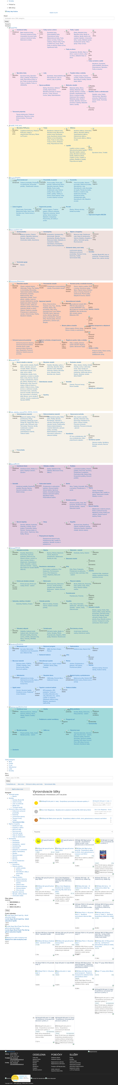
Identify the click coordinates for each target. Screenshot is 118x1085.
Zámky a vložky (93, 348)
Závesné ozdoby (78, 736)
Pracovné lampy (79, 384)
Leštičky (27, 299)
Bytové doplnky (94, 506)
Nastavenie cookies (74, 1068)
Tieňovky (27, 638)
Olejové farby (57, 42)
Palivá (75, 569)
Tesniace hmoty (81, 254)
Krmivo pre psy (24, 584)
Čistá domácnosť (22, 180)
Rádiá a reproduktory (53, 243)
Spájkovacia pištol (25, 303)
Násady (102, 615)
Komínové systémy (21, 669)
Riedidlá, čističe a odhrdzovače (98, 91)
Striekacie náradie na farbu (28, 304)
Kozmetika (73, 180)
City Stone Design (56, 649)
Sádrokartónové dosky (26, 678)
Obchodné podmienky (75, 1062)
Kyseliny (46, 395)
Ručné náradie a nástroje (24, 362)
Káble (62, 417)
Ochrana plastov (21, 888)
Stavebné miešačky (26, 316)
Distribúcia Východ (56, 1059)
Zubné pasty (19, 209)
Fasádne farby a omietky (78, 73)
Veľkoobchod (12, 767)
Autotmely (72, 256)
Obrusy (27, 534)
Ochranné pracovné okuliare (24, 345)
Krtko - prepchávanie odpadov (78, 439)
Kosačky (22, 553)
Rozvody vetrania (97, 444)
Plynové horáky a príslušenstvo (29, 379)
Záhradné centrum (37, 1070)
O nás (10, 765)
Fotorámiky (28, 528)
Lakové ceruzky (104, 258)
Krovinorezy (23, 555)
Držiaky (90, 365)
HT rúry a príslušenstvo (76, 436)
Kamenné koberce (45, 655)
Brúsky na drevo (31, 308)
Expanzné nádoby (25, 417)
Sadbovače (73, 606)
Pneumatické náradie (50, 283)
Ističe (48, 419)
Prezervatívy (46, 219)
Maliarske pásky (74, 99)
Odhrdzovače (96, 96)
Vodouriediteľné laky (59, 76)
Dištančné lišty (28, 653)
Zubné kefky (27, 209)
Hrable (104, 610)
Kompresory (23, 294)
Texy (53, 306)
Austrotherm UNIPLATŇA (49, 702)
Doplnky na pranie (57, 197)
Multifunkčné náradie (32, 301)
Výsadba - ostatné (75, 607)
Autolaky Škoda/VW (98, 254)
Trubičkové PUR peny (26, 131)
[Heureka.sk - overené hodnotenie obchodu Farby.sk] (21, 1078)
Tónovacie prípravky (19, 111)
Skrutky (58, 306)
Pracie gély (59, 182)
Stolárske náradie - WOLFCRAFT (82, 375)
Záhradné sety (34, 637)
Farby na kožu (82, 43)
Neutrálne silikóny (84, 132)
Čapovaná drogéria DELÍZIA (97, 214)
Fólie (71, 604)
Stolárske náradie (75, 362)
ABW (48, 649)
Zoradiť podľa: (36, 829)
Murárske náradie (48, 362)
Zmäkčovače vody (52, 190)
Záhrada (17, 548)
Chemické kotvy (47, 311)
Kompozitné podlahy (80, 476)
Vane (71, 486)
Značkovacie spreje (79, 42)
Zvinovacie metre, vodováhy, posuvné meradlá (28, 391)
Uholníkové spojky (85, 288)
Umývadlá (81, 486)
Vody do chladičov (79, 238)
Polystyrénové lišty (48, 540)
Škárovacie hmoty (58, 470)
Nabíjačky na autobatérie (19, 849)
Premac (49, 651)
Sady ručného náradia (26, 365)
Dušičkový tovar (22, 709)
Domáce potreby (71, 500)
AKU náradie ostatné (76, 313)
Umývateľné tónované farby (28, 36)
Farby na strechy (52, 45)
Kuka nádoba (78, 585)
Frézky (29, 288)
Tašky (31, 733)
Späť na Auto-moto (17, 789)
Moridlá (80, 52)
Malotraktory (29, 553)
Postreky (80, 596)
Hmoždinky (46, 309)
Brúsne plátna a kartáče (69, 325)
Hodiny (35, 528)
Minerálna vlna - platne (53, 696)
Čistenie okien (20, 884)
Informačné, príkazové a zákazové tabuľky (54, 434)
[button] (54, 13)
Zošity (36, 733)
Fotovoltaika (21, 450)
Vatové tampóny (52, 215)
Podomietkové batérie (49, 497)
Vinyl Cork (82, 470)
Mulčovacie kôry (51, 584)
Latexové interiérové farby (27, 38)
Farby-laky (35, 1057)
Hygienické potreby (45, 207)
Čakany (94, 612)
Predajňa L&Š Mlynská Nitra (58, 1066)
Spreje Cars (95, 258)
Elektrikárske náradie (45, 382)
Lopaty (99, 610)
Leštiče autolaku (21, 868)
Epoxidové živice (97, 152)
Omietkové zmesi (21, 692)
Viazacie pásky (51, 319)
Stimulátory (80, 606)
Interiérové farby (22, 30)
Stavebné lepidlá (26, 690)
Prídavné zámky (97, 351)
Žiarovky (62, 238)
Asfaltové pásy (78, 649)
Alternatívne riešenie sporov (77, 1066)
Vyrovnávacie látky (75, 258)
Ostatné (22, 310)
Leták (10, 769)
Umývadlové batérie (53, 492)
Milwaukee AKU (74, 315)
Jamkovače (95, 623)
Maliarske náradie (71, 85)
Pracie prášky (51, 182)
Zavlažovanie (47, 628)
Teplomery (32, 532)
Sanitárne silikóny (79, 131)
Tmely (50, 93)
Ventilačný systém (94, 440)
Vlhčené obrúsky (79, 209)
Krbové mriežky (82, 422)
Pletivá (68, 661)
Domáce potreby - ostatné (77, 506)
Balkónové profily (79, 678)
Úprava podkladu (44, 85)
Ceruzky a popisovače (32, 398)
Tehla (28, 665)
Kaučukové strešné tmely (58, 136)
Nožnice (30, 378)
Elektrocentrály (24, 295)
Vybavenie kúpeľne (79, 528)
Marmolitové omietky (80, 79)
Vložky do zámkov (97, 352)
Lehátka (27, 637)
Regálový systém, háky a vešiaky (76, 340)
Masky (81, 712)
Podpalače (80, 569)
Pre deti (68, 207)
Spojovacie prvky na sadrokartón (51, 316)
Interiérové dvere (22, 466)
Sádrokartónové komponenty (26, 682)
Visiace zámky (106, 351)
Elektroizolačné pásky (53, 417)
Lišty (67, 655)
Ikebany (28, 713)
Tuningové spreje (104, 256)
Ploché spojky (86, 294)
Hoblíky (85, 365)
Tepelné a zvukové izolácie (47, 687)
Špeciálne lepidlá (75, 152)
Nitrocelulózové (51, 77)
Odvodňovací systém (46, 661)
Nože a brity (23, 378)
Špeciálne (104, 67)
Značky (11, 763)
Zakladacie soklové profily (50, 699)
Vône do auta (20, 890)
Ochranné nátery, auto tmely (75, 247)
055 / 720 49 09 (14, 1058)
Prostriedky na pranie (50, 180)
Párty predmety (75, 709)
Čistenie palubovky (21, 886)
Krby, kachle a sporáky (80, 417)
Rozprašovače (51, 635)
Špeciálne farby (78, 34)
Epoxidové (105, 65)
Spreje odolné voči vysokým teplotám (82, 37)
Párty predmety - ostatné (81, 713)
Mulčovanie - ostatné (53, 589)
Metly (98, 612)
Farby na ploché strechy (30, 81)
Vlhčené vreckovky (53, 211)
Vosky (82, 607)
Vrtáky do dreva (29, 387)
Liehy (99, 94)
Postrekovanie (70, 593)
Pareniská (80, 604)
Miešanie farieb (36, 1059)
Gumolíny (88, 470)
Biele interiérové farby (26, 32)
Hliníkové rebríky (97, 668)
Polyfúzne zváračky (31, 310)
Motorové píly (31, 556)
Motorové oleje (78, 234)
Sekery (25, 381)
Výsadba (68, 601)
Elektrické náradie (22, 283)
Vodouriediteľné (96, 65)
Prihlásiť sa (12, 4)
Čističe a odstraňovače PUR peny (27, 133)
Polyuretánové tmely (57, 143)
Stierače (57, 236)
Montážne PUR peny (23, 128)
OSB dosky (50, 678)
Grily (67, 566)
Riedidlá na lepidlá (80, 159)
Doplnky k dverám (29, 470)
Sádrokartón (20, 675)
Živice (90, 150)
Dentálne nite (20, 213)
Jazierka (91, 571)
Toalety (75, 486)
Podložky (45, 308)
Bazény (45, 550)
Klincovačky (32, 290)
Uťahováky (23, 288)
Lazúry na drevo (78, 54)
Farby (15, 28)
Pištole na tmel (51, 138)
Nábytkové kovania (79, 295)
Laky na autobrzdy (17, 804)
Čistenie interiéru (25, 234)
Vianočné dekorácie (79, 733)
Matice (51, 308)
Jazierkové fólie (96, 573)
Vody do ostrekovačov (83, 236)
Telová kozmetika (79, 182)
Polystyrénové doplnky (46, 536)
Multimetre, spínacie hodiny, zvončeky (55, 429)
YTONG (18, 665)
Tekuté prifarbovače (22, 114)
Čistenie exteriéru (17, 866)
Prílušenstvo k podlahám (81, 472)
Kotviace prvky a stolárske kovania (81, 283)
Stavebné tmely (51, 132)
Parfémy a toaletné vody (81, 192)
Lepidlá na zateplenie (49, 697)
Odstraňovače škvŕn (58, 184)
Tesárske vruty (47, 306)
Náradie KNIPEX (25, 400)
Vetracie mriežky (97, 442)
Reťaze (59, 311)
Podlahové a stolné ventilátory (49, 719)
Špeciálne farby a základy (28, 76)
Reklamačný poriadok (75, 1064)
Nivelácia (23, 694)
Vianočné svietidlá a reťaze (24, 490)
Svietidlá (68, 382)
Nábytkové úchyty (97, 512)
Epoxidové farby (25, 76)
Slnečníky (34, 635)
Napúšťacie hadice (48, 495)
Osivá (75, 604)
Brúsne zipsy (79, 328)
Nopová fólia (86, 649)
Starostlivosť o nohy (79, 188)
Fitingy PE (23, 422)
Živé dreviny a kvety (76, 628)
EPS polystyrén (47, 690)
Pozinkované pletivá (75, 667)
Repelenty (50, 575)
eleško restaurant (55, 1069)
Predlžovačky (61, 424)
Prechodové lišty (78, 474)
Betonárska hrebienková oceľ (26, 650)
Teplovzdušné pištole (26, 292)
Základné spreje (86, 40)
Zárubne (22, 472)
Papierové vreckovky (49, 213)
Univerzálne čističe (25, 240)
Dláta (75, 365)
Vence (33, 713)
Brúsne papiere (70, 328)
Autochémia (35, 240)
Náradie (17, 360)
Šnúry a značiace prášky (77, 95)
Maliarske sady (79, 90)
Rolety (99, 516)
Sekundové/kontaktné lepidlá (78, 150)
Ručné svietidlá (74, 386)
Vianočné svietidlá (85, 738)
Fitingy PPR (30, 422)
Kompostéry (95, 613)
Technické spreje (83, 240)
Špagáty (45, 322)
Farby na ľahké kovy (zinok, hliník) (56, 42)
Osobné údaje (73, 1061)
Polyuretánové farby (53, 36)
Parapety (45, 667)
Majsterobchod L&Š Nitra (57, 1062)
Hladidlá (49, 365)
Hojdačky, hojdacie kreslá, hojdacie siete (27, 632)
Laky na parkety (56, 79)
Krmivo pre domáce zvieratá (25, 581)
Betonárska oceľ (22, 646)
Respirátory (23, 350)
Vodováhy (50, 370)
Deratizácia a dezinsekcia (47, 566)
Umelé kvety (77, 631)
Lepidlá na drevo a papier (77, 148)
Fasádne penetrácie (85, 77)
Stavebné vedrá (51, 369)
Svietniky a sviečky (25, 526)
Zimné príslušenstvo (58, 245)
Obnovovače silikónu (80, 138)
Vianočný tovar (75, 730)
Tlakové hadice (24, 433)
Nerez (51, 313)
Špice (75, 290)
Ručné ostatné (104, 623)
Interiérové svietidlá (22, 486)
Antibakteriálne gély (79, 197)
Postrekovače (74, 596)
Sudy (83, 585)
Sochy (82, 553)
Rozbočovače (62, 637)
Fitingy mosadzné (26, 419)
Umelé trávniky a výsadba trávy (54, 586)
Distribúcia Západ (55, 1057)
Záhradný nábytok (22, 628)
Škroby (61, 186)
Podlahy (72, 466)
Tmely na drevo (51, 142)
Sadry (49, 95)
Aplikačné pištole (79, 156)
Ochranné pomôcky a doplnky (78, 101)
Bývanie (17, 464)
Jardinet (72, 663)
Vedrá (87, 585)
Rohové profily (20, 667)
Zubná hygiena (17, 207)
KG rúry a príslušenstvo (78, 437)
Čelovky (72, 384)
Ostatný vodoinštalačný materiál (27, 430)
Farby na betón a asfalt (96, 61)
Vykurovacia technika (77, 414)
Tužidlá (78, 256)
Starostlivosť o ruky (79, 186)
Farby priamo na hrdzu (55, 39)
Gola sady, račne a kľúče (28, 371)
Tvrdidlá (105, 152)
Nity (54, 308)
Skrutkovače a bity (25, 383)
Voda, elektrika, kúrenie (31, 412)
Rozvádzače (50, 420)
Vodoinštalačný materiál (24, 414)
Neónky (29, 488)
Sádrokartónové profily (26, 680)
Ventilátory (106, 442)
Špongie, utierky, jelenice (27, 238)
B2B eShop (12, 8)
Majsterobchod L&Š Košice (58, 1063)
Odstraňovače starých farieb (99, 99)
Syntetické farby (51, 32)
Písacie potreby (24, 733)
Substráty (19, 604)
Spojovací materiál (45, 301)
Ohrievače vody (32, 424)
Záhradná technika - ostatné (28, 566)
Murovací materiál (18, 661)
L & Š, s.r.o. (18, 1083)
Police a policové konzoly (99, 511)
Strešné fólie (88, 678)
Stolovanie (86, 712)
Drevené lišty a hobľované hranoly (55, 679)
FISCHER (46, 313)
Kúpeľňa (72, 522)
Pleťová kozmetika (85, 184)
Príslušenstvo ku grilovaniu (77, 571)
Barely (75, 584)
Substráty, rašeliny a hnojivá (21, 601)
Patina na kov (61, 45)
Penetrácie (51, 88)
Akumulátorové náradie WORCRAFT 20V (77, 307)
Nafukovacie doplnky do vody (55, 557)
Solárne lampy (20, 492)
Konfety (76, 712)
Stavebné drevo (48, 675)
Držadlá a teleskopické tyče (78, 93)
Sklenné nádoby (47, 604)
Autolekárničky (59, 234)
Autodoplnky (47, 232)
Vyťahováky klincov (86, 372)
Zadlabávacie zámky (98, 354)
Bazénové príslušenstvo (52, 555)
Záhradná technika (22, 550)
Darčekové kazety (79, 195)
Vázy (37, 532)
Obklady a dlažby (48, 466)
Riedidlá (94, 94)
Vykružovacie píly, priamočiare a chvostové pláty (29, 394)
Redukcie (54, 637)
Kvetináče (34, 524)
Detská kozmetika (75, 211)
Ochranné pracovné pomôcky (22, 340)
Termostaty (23, 426)
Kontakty (11, 1)
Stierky (45, 88)
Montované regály (80, 346)
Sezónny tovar (23, 707)
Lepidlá (68, 145)
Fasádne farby (78, 76)
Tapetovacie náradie (102, 494)
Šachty (51, 665)
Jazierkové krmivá (97, 577)
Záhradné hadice (52, 631)
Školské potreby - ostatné (27, 735)
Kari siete (23, 649)
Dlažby (49, 469)
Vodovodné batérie (45, 483)
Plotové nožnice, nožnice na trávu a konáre (28, 559)
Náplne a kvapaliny (76, 232)
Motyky (94, 610)
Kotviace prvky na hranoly (83, 291)
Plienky (72, 209)
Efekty (75, 32)
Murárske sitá (51, 374)
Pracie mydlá (56, 188)
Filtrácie (54, 553)
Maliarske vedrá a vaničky (78, 103)
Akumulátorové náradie (73, 301)
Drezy (45, 522)
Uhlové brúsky (30, 314)
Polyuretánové (96, 67)
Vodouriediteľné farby (53, 34)
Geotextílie (59, 587)
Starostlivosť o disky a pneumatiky (22, 872)
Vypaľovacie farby (52, 47)
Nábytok (28, 524)
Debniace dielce (21, 663)
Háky (51, 309)
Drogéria (17, 178)
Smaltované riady (81, 504)
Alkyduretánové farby (53, 38)
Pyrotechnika (93, 723)
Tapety (91, 488)
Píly (33, 288)
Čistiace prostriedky (26, 182)
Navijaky (54, 633)
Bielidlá (49, 188)
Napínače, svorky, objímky (51, 314)
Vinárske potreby (44, 601)
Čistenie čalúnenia (21, 879)
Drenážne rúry (47, 663)
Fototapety (100, 490)
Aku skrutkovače (82, 311)
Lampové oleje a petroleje (77, 573)
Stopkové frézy (32, 381)
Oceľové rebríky (101, 670)
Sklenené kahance (26, 712)
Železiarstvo (20, 281)
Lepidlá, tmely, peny (16, 125)
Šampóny (19, 870)
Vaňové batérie (47, 490)
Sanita (68, 483)
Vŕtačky (36, 314)
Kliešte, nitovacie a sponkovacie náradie (28, 369)
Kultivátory (23, 556)
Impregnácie (73, 52)
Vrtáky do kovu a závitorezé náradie (29, 388)
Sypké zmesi (16, 687)
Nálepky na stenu (97, 496)
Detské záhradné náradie (100, 616)
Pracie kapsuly (56, 195)
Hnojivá (30, 604)
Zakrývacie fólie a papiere (77, 97)
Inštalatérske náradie (26, 374)
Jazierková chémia (102, 575)
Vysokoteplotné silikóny (80, 134)
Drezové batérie (53, 488)
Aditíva (80, 81)
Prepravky (88, 584)
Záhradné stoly (33, 633)
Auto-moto (19, 229)
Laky (44, 73)
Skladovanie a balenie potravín (101, 509)
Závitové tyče (55, 320)
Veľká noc (46, 730)
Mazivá (22, 265)
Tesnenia (30, 426)
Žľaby (55, 665)
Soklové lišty (87, 474)
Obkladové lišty (56, 469)
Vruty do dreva (51, 304)
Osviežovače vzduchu (32, 186)
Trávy (86, 606)
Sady (81, 503)
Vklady (22, 715)
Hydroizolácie (52, 90)
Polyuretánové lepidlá (76, 161)
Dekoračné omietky (26, 40)
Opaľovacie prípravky (80, 194)
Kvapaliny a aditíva (17, 827)
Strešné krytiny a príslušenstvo (80, 675)
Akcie (10, 761)
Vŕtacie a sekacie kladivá (27, 286)
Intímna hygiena (47, 209)
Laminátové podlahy (80, 469)
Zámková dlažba (71, 687)
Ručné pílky (95, 615)
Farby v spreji (74, 30)
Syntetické (102, 63)
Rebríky (91, 665)
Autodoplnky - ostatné (18, 844)
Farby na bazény (97, 69)
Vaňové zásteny (83, 530)
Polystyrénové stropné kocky (51, 538)
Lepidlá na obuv (74, 157)
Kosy (98, 619)
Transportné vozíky (103, 621)
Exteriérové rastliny (84, 633)
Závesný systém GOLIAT (77, 344)
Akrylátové (95, 63)
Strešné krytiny (78, 680)
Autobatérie (50, 234)
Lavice (22, 637)
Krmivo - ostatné (29, 585)
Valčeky (72, 90)
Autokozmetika (21, 232)
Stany (22, 638)
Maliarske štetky (74, 88)
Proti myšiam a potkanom (50, 569)
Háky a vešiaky (74, 343)
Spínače (58, 419)
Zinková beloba (20, 118)
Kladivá (36, 365)
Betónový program (49, 646)
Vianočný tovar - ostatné (84, 735)
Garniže (22, 524)
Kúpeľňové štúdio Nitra (57, 1071)
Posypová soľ (70, 719)
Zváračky (30, 294)
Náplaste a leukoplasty (49, 217)
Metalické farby (82, 32)
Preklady (23, 665)
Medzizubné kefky (21, 211)
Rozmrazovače (78, 242)
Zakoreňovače (74, 609)
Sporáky (76, 419)
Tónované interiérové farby (28, 34)
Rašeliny (24, 604)
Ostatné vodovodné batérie (51, 494)
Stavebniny (20, 644)
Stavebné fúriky (55, 372)
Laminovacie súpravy (76, 250)
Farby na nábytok (25, 83)
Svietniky (76, 740)
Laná (54, 311)
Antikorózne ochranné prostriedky (18, 812)
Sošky (22, 534)
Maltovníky (81, 584)
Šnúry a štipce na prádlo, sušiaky (54, 193)
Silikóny (72, 128)
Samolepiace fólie (97, 492)
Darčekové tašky (85, 744)
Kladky (94, 328)
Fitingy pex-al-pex (32, 420)
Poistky (53, 419)
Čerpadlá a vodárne (30, 564)
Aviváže (49, 184)
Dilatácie (45, 701)
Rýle (107, 610)
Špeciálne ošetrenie (32, 236)
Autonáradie (50, 236)
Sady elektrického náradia (26, 296)
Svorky (54, 424)
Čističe (103, 94)
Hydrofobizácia (56, 95)
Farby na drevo (71, 49)
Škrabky (57, 238)
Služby (71, 1057)
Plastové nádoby (75, 581)
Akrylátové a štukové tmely (55, 131)
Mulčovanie (47, 581)
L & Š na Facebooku (75, 1070)
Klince (44, 304)
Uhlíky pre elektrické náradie (28, 305)
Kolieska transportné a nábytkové (99, 325)
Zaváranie (16, 750)
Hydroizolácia (74, 646)
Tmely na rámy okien (57, 140)
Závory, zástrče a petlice (81, 286)
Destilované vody (17, 826)
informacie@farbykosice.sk (17, 1059)
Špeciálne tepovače (53, 186)
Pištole (59, 633)
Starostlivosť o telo (79, 199)
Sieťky (27, 667)
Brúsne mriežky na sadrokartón (75, 330)
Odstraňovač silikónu (80, 136)
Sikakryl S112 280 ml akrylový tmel (16, 939)
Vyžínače (30, 555)
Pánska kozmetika (85, 190)
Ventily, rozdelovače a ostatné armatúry (29, 428)
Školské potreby (22, 730)
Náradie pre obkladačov (96, 388)
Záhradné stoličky (25, 635)
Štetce (81, 88)
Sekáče (80, 365)
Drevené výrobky (74, 503)
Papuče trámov (82, 290)
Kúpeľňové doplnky (84, 526)
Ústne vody (30, 211)
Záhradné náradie (94, 607)
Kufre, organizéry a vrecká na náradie (29, 375)
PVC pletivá (78, 665)
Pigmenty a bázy (29, 116)
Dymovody (77, 420)
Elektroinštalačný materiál (51, 414)
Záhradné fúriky (104, 613)
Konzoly (81, 370)
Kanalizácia (69, 433)
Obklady (49, 470)
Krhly (75, 587)
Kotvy (55, 309)
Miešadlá (36, 292)
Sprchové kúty (78, 524)
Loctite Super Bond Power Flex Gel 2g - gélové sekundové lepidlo (17, 931)
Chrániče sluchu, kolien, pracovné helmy (23, 347)
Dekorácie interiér (75, 508)
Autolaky (91, 252)
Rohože (22, 530)
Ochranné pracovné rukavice (24, 343)
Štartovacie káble (52, 240)
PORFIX (28, 663)
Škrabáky (55, 365)
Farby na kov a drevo (50, 30)
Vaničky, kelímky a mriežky (77, 91)
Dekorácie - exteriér (76, 550)
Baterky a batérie (94, 309)
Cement (18, 690)
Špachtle (77, 101)
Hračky (45, 709)
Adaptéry (58, 635)
